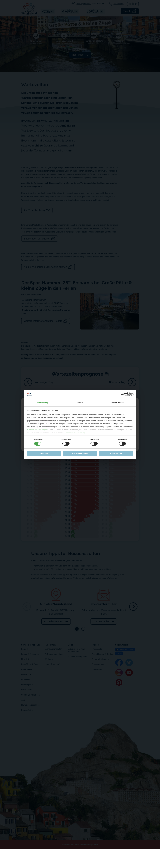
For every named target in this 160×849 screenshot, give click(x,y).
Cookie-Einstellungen (37, 430)
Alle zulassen (116, 453)
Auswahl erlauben (80, 453)
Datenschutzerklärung (75, 433)
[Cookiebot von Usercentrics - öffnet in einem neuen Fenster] (123, 394)
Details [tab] (80, 403)
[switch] (66, 444)
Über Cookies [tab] (118, 403)
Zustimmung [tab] (42, 403)
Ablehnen (44, 453)
